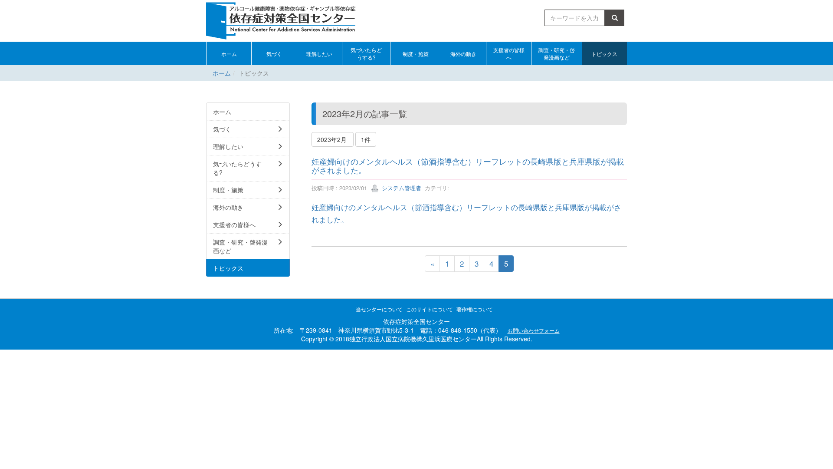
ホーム (222, 73)
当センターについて (379, 309)
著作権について (474, 309)
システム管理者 (400, 188)
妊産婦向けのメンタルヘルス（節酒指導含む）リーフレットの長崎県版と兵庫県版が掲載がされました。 (468, 165)
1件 (366, 139)
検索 (616, 17)
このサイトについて (429, 309)
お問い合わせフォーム (534, 330)
